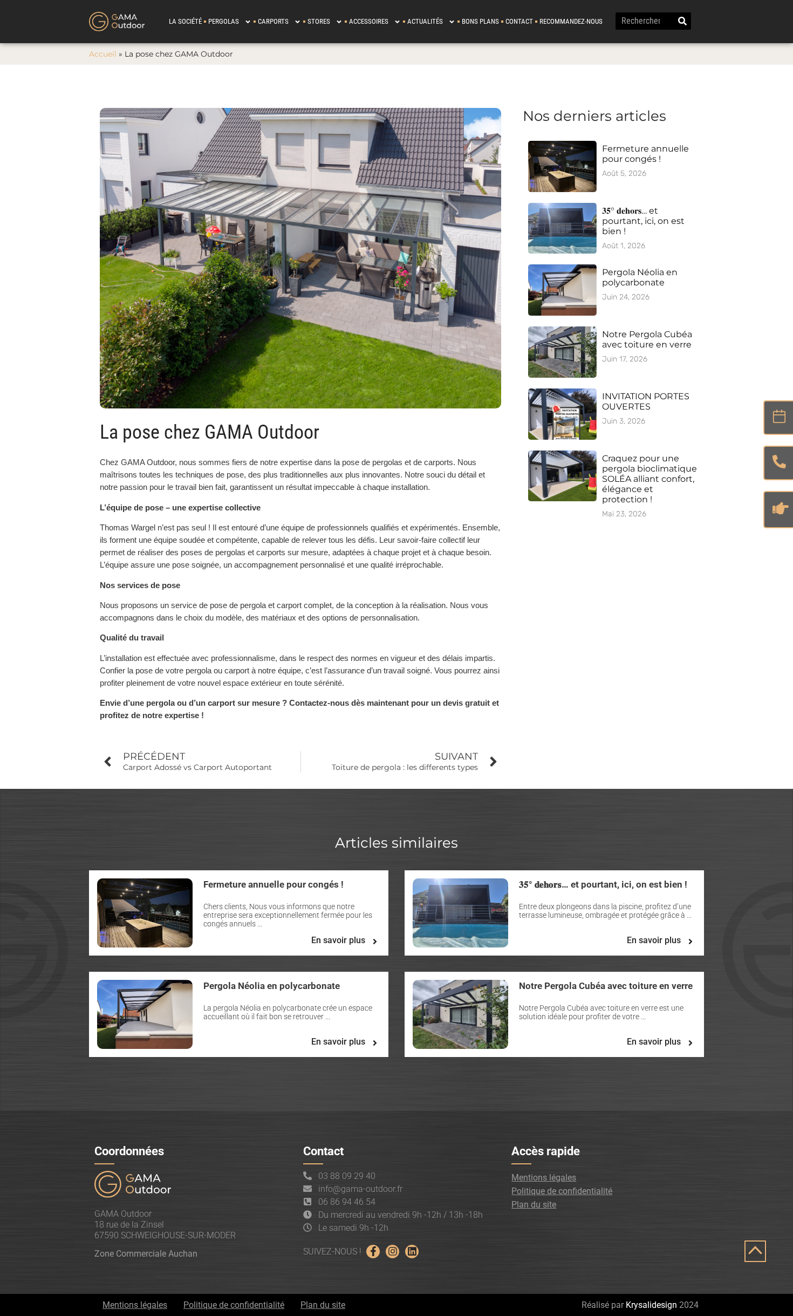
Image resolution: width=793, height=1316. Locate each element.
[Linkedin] (412, 1251)
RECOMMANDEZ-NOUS (571, 21)
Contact (519, 21)
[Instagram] (392, 1251)
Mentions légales (543, 1177)
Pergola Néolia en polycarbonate (640, 277)
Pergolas (223, 21)
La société (185, 21)
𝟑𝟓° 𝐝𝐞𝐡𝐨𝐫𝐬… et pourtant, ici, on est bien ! (643, 221)
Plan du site (533, 1204)
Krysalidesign (651, 1305)
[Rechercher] (682, 21)
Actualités (425, 21)
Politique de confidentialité (561, 1191)
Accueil (103, 54)
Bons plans (480, 21)
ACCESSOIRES (368, 21)
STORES (318, 21)
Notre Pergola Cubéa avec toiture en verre (647, 339)
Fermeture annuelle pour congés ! (645, 154)
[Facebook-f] (373, 1251)
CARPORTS (273, 21)
